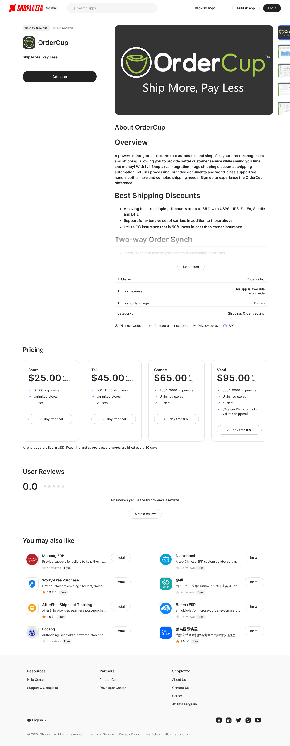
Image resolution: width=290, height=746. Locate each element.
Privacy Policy (129, 734)
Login (272, 8)
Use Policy (152, 734)
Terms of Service (101, 734)
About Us (179, 679)
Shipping (234, 313)
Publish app (246, 8)
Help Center (36, 679)
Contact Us (180, 688)
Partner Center (110, 679)
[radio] (45, 486)
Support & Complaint (42, 688)
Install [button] (120, 557)
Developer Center (113, 688)
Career (177, 696)
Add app (59, 76)
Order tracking (254, 313)
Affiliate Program (184, 704)
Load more (191, 267)
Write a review (145, 514)
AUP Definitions (176, 734)
